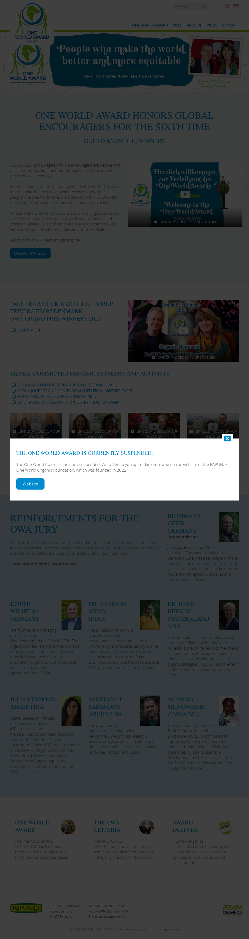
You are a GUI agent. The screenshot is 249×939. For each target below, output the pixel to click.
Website (30, 484)
